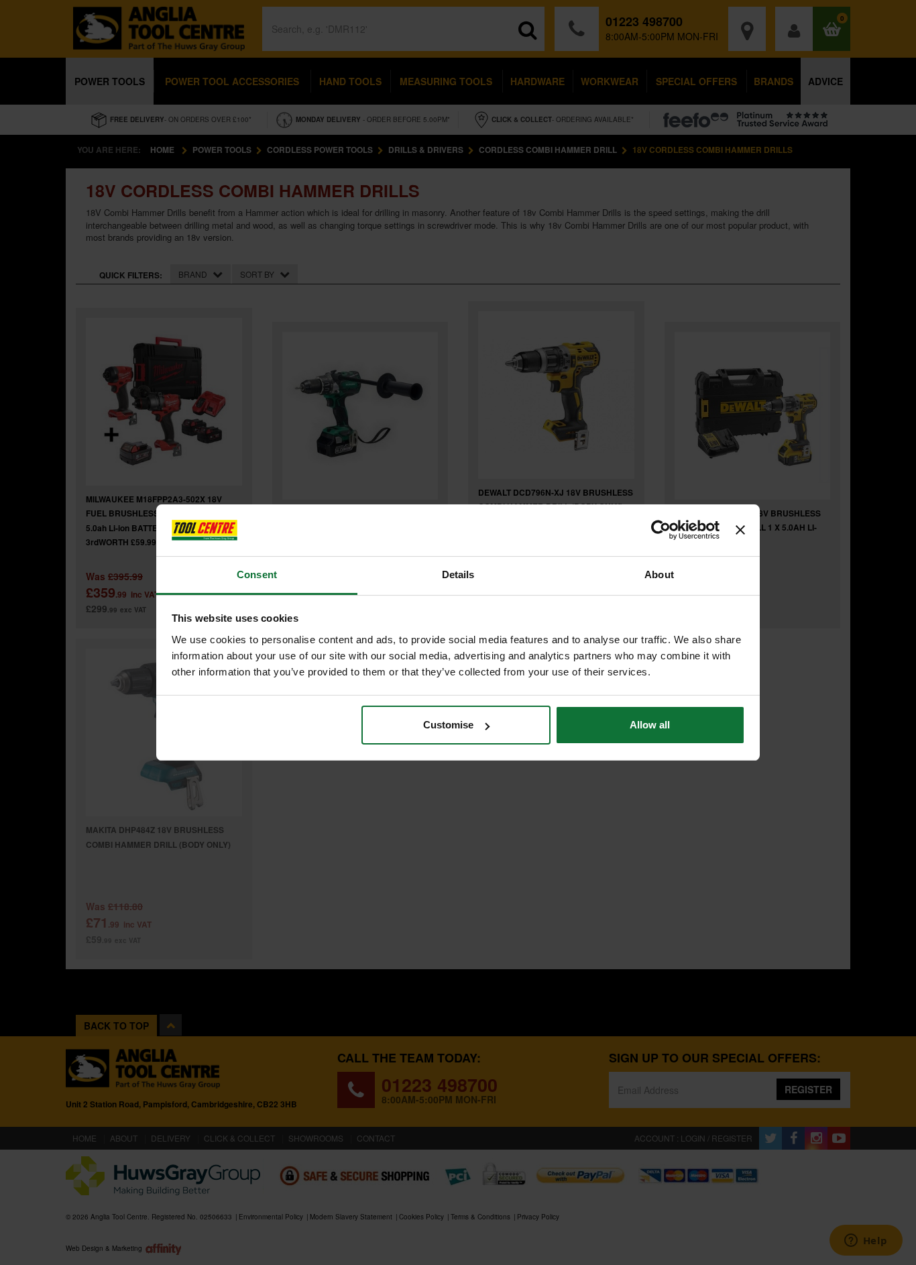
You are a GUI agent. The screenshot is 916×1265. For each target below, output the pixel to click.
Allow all (650, 724)
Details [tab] (458, 574)
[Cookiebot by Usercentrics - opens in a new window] (661, 530)
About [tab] (659, 574)
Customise (448, 724)
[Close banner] (740, 530)
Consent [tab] (257, 574)
